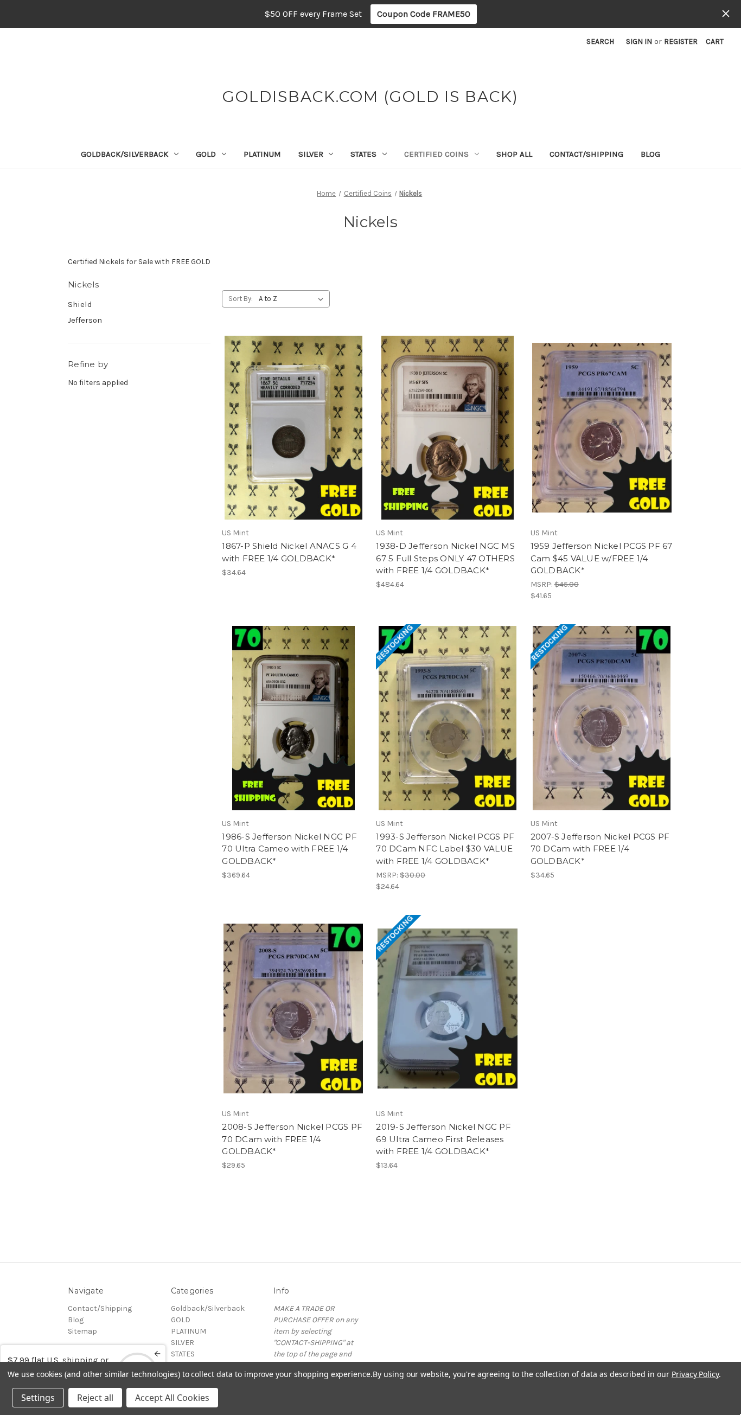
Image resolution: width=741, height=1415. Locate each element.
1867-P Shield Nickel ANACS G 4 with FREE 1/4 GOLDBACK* (289, 552)
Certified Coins (436, 154)
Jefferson (85, 320)
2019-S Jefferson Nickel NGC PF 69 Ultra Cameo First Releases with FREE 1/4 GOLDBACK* (443, 1139)
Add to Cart (293, 447)
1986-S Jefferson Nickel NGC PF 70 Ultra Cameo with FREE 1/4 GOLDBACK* (289, 848)
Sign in (639, 41)
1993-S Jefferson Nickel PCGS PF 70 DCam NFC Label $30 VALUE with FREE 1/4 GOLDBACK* (445, 848)
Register (681, 41)
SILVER (310, 154)
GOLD (206, 154)
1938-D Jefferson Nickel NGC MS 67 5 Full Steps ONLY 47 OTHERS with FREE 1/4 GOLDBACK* (445, 558)
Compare (290, 428)
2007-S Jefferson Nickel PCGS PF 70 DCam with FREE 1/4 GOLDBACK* (600, 848)
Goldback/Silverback (124, 154)
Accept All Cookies (172, 1398)
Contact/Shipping (586, 154)
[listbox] (293, 299)
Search (600, 41)
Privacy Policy (695, 1374)
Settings (38, 1398)
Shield (80, 304)
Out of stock (447, 737)
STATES (363, 154)
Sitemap (82, 1331)
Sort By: (240, 298)
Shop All (514, 154)
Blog (650, 154)
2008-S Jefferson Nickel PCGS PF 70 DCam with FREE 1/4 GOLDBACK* (292, 1139)
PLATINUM (262, 154)
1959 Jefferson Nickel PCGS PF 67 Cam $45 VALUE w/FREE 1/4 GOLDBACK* (602, 558)
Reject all (95, 1398)
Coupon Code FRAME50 (423, 14)
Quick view (291, 408)
